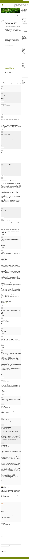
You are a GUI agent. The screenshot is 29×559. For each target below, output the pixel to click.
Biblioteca (3, 15)
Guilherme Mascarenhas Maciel (2, 23)
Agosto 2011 (23, 52)
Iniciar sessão (23, 87)
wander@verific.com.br (6, 302)
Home (1, 15)
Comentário (2, 536)
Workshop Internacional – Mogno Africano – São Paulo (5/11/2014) (25, 24)
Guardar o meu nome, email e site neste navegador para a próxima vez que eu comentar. (10, 549)
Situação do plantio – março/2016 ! (24, 22)
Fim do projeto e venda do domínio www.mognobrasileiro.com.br (25, 19)
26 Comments (2, 25)
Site (9, 548)
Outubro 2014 (23, 48)
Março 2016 (23, 47)
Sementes (23, 83)
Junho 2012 (23, 50)
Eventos (23, 80)
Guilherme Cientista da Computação (7, 131)
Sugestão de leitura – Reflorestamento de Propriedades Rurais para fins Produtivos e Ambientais (12, 22)
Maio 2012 (23, 51)
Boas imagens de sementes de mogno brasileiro (24, 36)
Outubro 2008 (23, 68)
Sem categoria (23, 82)
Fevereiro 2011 (23, 53)
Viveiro (22, 84)
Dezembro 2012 (23, 49)
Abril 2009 (23, 64)
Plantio (22, 81)
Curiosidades (23, 79)
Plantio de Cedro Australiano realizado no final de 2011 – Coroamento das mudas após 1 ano (25, 27)
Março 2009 (23, 65)
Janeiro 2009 (23, 66)
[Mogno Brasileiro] (14, 5)
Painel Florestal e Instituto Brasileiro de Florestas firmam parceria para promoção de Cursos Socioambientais (16, 18)
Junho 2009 (23, 63)
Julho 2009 (23, 62)
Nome (10, 545)
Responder (3, 90)
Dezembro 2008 (23, 67)
